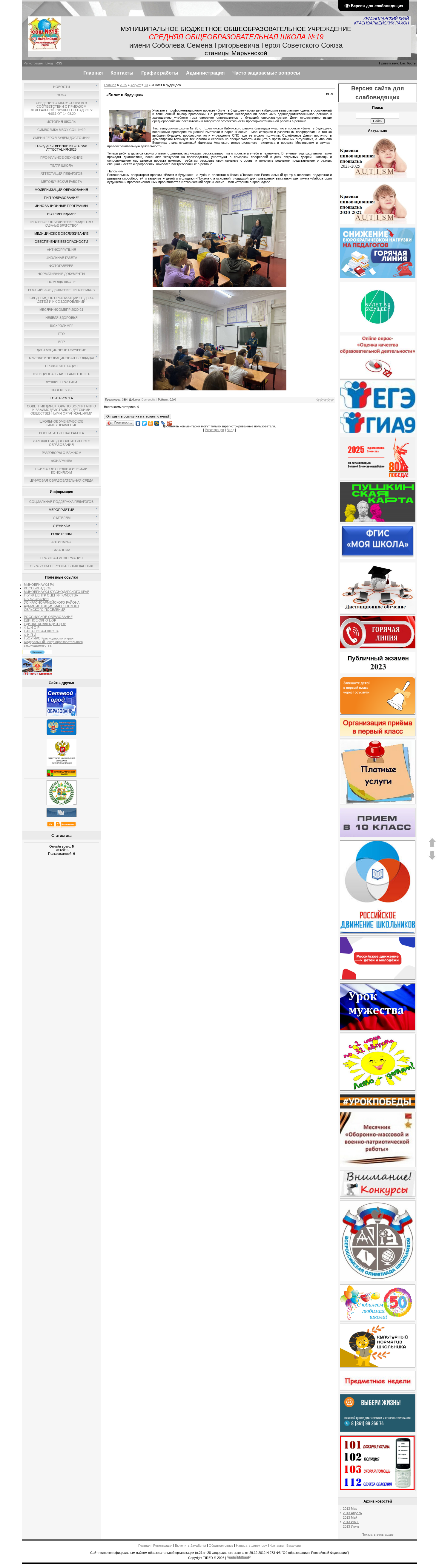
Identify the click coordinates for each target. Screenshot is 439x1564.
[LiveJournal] (163, 421)
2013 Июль (351, 1526)
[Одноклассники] (151, 421)
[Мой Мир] (157, 421)
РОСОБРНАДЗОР (37, 588)
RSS (59, 63)
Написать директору (251, 1545)
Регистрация (33, 63)
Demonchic (149, 399)
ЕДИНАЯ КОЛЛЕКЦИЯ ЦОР (45, 624)
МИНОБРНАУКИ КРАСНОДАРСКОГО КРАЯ (56, 592)
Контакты (277, 1545)
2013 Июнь (351, 1522)
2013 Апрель (352, 1513)
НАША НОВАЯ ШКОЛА (41, 631)
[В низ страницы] (432, 859)
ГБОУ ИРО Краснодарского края (48, 638)
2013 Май (350, 1517)
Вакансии (293, 1545)
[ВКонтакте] (138, 421)
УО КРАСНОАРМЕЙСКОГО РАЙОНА (51, 602)
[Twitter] (144, 421)
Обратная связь (221, 1545)
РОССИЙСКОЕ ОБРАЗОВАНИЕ (48, 617)
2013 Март (351, 1508)
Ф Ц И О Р (31, 627)
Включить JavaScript (190, 1545)
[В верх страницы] (432, 846)
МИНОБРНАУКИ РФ (39, 584)
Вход (49, 63)
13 (146, 85)
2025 (123, 85)
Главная (110, 85)
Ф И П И (30, 634)
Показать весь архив (378, 1534)
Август (136, 85)
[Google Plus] (169, 421)
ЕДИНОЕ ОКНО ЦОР (40, 620)
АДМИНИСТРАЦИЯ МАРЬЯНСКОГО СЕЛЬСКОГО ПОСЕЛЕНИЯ (51, 607)
